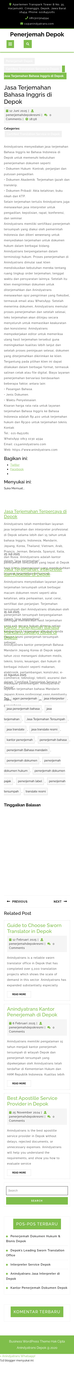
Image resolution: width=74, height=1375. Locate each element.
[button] (17, 1356)
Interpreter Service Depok (30, 1264)
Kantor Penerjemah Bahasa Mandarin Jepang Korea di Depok (31, 632)
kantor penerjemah (20, 740)
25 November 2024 (26, 1112)
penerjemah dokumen (22, 760)
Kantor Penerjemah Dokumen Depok (38, 1288)
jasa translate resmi (44, 729)
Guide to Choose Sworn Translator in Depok (34, 928)
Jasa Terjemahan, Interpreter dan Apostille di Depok (33, 572)
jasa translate (15, 729)
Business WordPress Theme (29, 1341)
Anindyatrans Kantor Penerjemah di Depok (32, 1012)
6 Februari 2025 (24, 1023)
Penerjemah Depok (37, 34)
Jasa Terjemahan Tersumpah (45, 719)
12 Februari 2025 (25, 939)
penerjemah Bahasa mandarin (27, 750)
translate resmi (36, 791)
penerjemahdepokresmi (23, 115)
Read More (21, 995)
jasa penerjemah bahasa (23, 709)
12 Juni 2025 (18, 110)
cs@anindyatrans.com (39, 23)
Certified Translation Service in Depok (32, 69)
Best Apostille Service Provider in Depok (32, 1101)
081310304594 (39, 18)
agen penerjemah (25, 698)
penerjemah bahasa (53, 740)
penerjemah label (30, 781)
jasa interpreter (54, 698)
